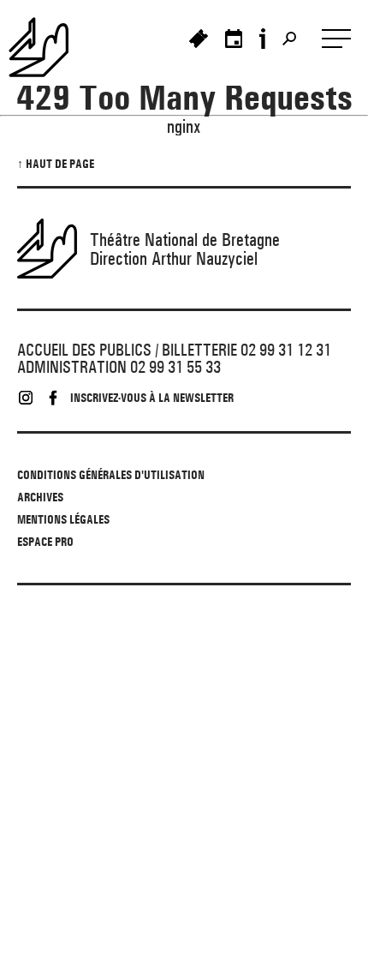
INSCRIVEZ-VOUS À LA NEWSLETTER (152, 398)
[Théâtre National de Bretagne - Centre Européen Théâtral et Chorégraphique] (47, 47)
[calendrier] (233, 38)
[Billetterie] (198, 38)
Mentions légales (63, 519)
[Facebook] (53, 397)
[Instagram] (25, 397)
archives (40, 497)
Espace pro (45, 541)
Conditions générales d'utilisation (111, 475)
